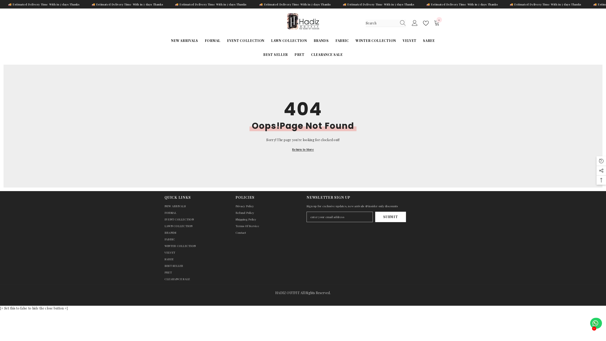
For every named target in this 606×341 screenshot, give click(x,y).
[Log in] (415, 23)
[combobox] (381, 23)
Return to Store (303, 149)
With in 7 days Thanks (64, 4)
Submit (390, 217)
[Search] (386, 23)
